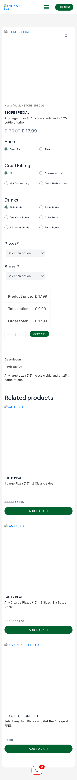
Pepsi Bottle (52, 227)
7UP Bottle (16, 207)
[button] (64, 7)
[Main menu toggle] (46, 7)
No (11, 173)
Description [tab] (12, 359)
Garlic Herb (56, 183)
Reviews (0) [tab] (13, 367)
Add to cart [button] (38, 511)
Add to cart (39, 333)
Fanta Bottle (52, 207)
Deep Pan (15, 149)
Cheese (54, 173)
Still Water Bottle (19, 227)
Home (8, 105)
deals (17, 105)
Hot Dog (19, 183)
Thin (47, 149)
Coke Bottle (51, 217)
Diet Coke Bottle (19, 217)
